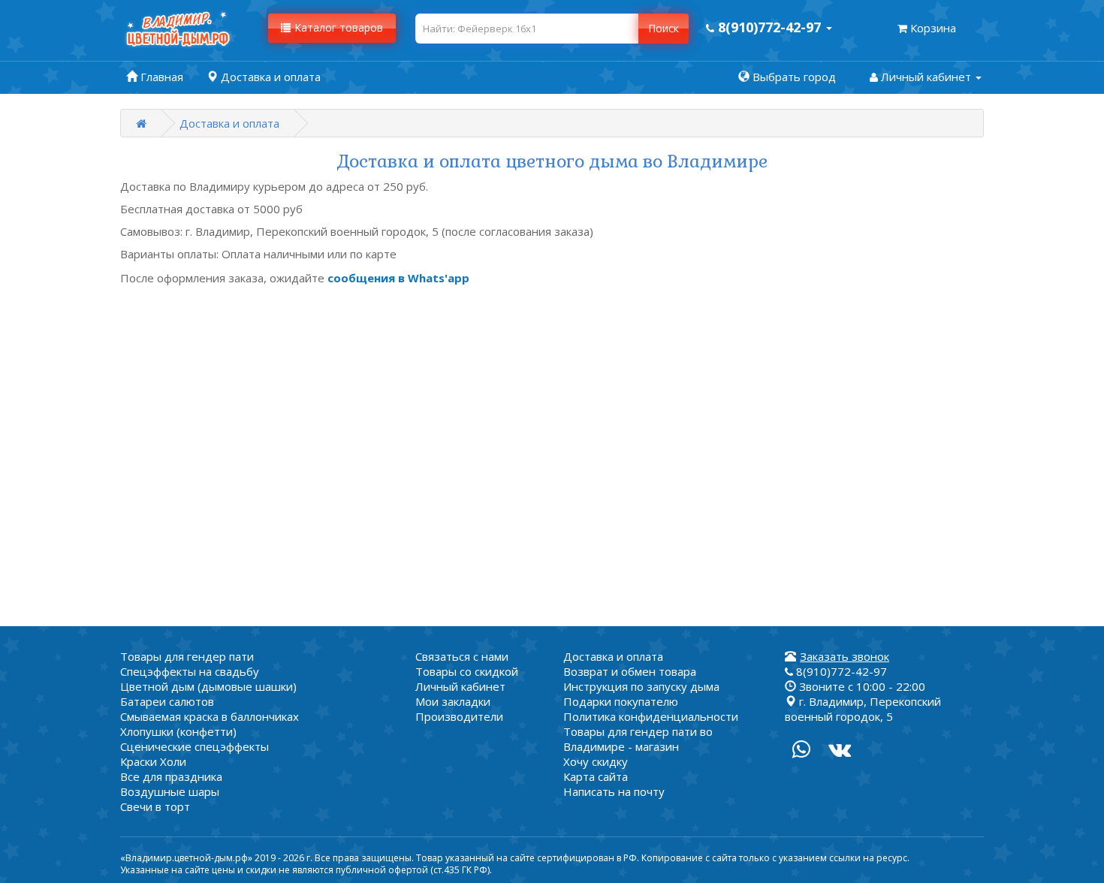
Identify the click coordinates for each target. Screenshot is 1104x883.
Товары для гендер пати (187, 656)
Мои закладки (452, 701)
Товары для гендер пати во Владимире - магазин (638, 739)
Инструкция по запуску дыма (641, 686)
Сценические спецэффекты (194, 746)
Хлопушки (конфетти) (178, 731)
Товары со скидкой (466, 671)
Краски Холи (153, 761)
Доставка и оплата (229, 123)
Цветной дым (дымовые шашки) (208, 686)
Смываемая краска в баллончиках (209, 716)
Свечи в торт (155, 806)
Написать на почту (614, 791)
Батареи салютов (167, 701)
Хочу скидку (595, 761)
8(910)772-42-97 (840, 671)
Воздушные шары (169, 791)
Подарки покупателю (620, 701)
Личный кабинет (460, 686)
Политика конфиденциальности (650, 716)
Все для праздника (171, 776)
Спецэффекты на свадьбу (189, 671)
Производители (459, 716)
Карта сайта (595, 776)
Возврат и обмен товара (629, 671)
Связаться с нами (461, 656)
